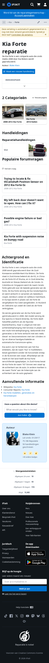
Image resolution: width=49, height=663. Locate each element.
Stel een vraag (10, 167)
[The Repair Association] (24, 621)
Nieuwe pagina (41, 97)
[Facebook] (11, 616)
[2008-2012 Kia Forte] (13, 112)
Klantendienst (8, 512)
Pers (28, 508)
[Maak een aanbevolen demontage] (36, 453)
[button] (32, 4)
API (3, 530)
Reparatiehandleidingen (18, 140)
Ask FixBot (22, 415)
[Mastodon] (33, 616)
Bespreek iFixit (8, 517)
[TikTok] (5, 616)
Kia (10, 22)
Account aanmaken (24, 15)
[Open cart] (38, 4)
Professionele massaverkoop (32, 522)
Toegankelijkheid (10, 549)
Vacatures (6, 521)
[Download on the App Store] (35, 553)
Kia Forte (18, 387)
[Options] (4, 22)
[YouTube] (27, 616)
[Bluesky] (38, 616)
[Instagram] (22, 616)
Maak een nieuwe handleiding (20, 71)
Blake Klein (15, 65)
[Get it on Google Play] (36, 562)
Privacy (5, 553)
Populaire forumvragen (22, 159)
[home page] (13, 5)
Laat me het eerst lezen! (16, 594)
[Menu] (3, 4)
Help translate (22, 607)
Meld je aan (24, 588)
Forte (17, 22)
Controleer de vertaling (22, 34)
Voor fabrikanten (33, 535)
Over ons (6, 508)
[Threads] (43, 616)
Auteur (10, 427)
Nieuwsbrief (7, 525)
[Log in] (45, 4)
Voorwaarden (8, 557)
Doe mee (30, 517)
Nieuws (29, 512)
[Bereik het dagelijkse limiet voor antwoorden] (25, 453)
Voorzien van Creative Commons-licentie (24, 653)
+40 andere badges (30, 457)
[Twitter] (16, 616)
